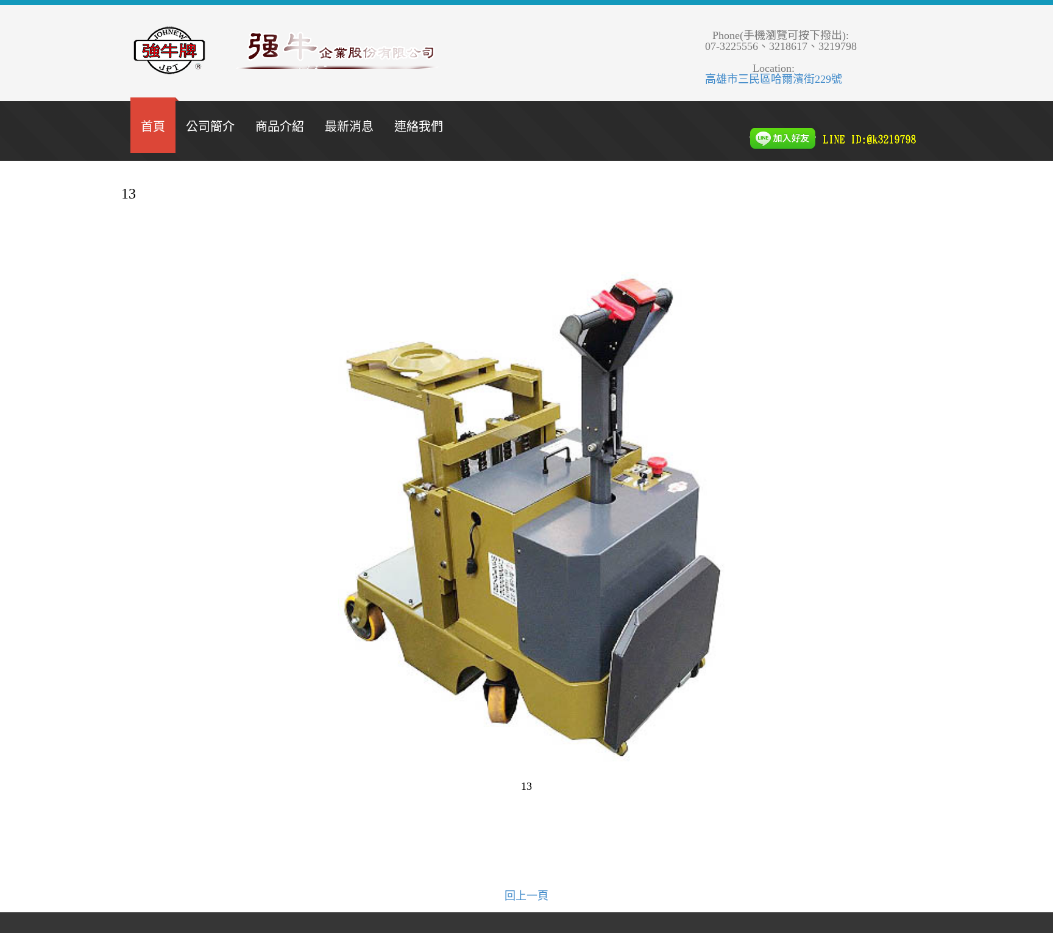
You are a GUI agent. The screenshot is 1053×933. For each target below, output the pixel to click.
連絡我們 (418, 126)
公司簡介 (210, 126)
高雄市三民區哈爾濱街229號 (773, 79)
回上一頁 (526, 896)
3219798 (837, 46)
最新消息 (349, 126)
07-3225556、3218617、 (761, 46)
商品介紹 (279, 126)
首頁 (153, 126)
